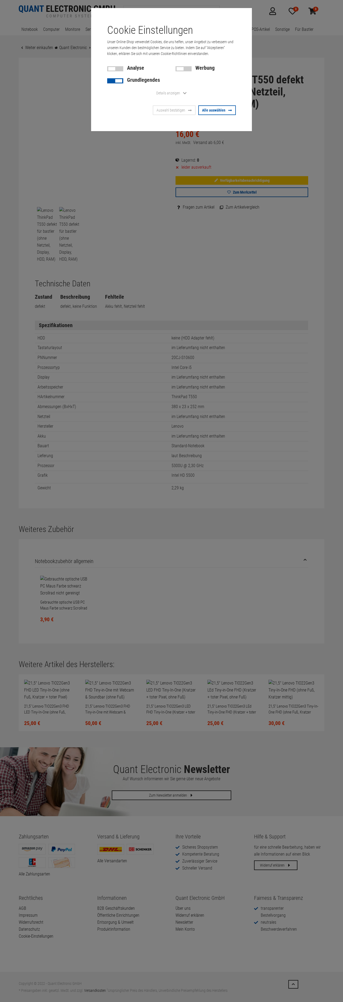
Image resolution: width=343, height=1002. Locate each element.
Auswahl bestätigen (170, 110)
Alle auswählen (213, 110)
